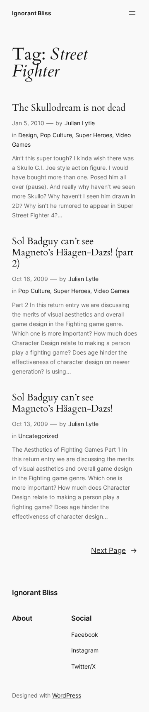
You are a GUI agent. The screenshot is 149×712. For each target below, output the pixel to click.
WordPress (66, 695)
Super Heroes (93, 134)
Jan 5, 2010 (28, 122)
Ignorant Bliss (31, 13)
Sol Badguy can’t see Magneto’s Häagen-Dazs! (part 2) (72, 252)
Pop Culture (56, 134)
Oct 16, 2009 (30, 278)
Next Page (114, 550)
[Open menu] (132, 13)
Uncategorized (38, 435)
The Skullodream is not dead (68, 108)
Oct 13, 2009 (30, 423)
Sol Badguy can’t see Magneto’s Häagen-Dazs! (62, 403)
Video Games (111, 290)
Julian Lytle (80, 122)
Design (27, 134)
